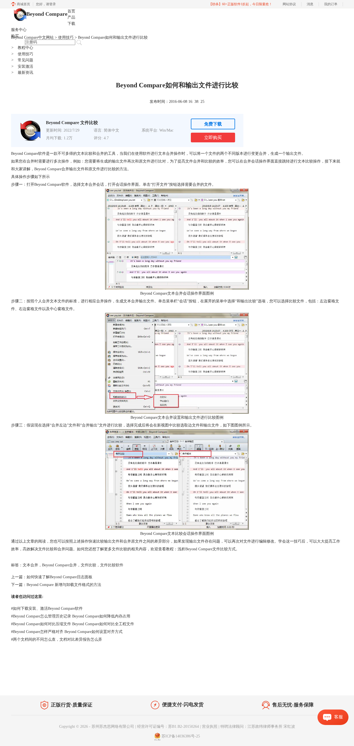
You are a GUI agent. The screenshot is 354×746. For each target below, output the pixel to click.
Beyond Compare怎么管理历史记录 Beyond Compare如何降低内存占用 (70, 616)
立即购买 (213, 137)
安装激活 (22, 66)
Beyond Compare (46, 14)
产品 (71, 17)
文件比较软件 (111, 565)
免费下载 (213, 124)
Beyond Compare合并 (59, 565)
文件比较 (88, 565)
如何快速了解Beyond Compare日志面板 (59, 577)
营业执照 (209, 726)
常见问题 (22, 60)
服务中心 (19, 30)
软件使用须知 (328, 684)
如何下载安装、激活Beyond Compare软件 (47, 608)
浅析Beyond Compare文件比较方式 (207, 549)
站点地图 (79, 682)
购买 (15, 36)
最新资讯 (22, 72)
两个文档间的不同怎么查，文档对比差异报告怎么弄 (56, 639)
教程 (63, 682)
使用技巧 (22, 54)
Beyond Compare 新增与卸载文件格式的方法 (64, 585)
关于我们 (304, 684)
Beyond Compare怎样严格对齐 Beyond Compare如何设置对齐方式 (67, 632)
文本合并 (30, 565)
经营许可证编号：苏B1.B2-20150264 (168, 726)
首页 (71, 11)
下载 (71, 24)
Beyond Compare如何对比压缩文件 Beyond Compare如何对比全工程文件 (72, 624)
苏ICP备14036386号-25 (181, 736)
